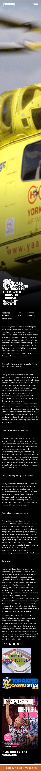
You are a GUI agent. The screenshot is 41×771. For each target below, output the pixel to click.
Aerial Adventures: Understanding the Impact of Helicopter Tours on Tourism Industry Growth (15, 292)
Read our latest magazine (20, 768)
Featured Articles (6, 314)
